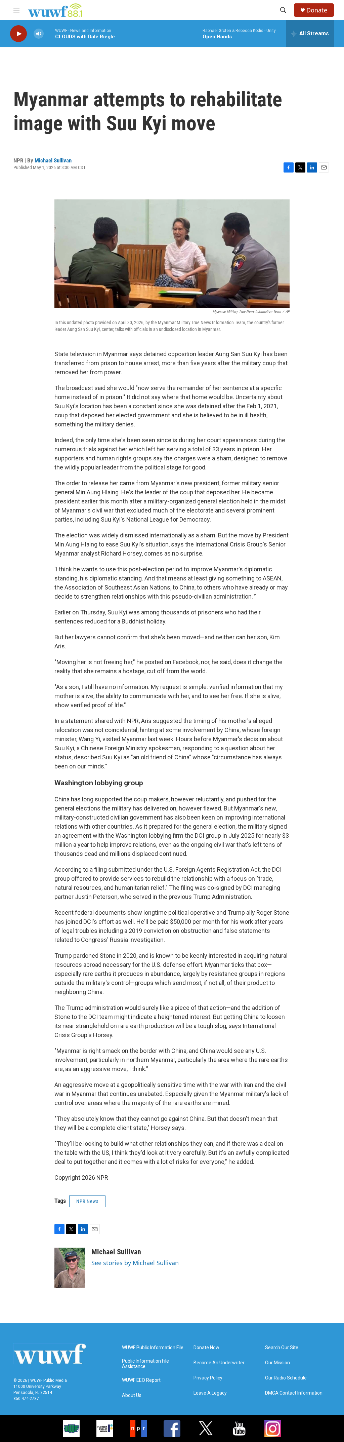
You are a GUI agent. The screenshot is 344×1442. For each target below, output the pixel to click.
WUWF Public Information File (152, 1347)
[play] (18, 34)
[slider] (49, 33)
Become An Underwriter (219, 1362)
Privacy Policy (208, 1377)
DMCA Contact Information (293, 1393)
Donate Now (206, 1347)
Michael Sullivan (53, 160)
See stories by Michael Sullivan (135, 1263)
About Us (131, 1395)
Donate (316, 10)
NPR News (87, 1201)
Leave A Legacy (210, 1393)
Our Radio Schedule (286, 1377)
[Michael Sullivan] (69, 1268)
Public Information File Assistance (145, 1364)
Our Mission (277, 1362)
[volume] (38, 33)
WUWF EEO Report (141, 1380)
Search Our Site (281, 1347)
